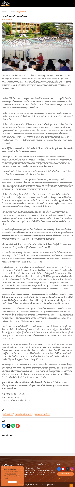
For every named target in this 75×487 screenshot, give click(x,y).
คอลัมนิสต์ (12, 12)
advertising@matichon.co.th (46, 470)
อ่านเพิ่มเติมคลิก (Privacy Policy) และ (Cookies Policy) (12, 476)
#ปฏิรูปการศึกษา (7, 414)
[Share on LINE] (13, 426)
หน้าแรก (4, 12)
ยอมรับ (12, 482)
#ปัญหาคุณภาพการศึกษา (42, 414)
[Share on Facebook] (4, 426)
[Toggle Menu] (73, 3)
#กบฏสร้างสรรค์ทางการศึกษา (24, 414)
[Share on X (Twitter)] (8, 426)
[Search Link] (69, 3)
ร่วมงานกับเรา (65, 474)
